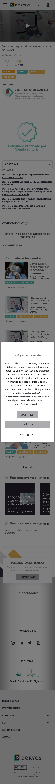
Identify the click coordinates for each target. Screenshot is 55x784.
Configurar (27, 434)
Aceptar (27, 414)
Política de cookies (30, 404)
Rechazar (27, 424)
